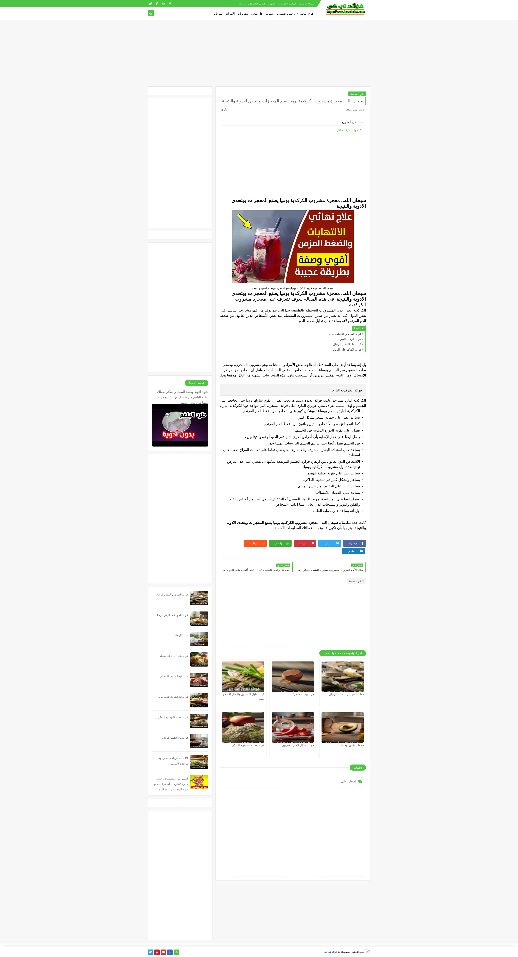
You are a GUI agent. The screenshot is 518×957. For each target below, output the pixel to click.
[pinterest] (157, 3)
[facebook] (170, 3)
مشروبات (243, 13)
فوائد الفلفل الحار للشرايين (298, 745)
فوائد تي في (330, 952)
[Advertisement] (259, 55)
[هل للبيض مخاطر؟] (293, 676)
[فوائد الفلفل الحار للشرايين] (293, 727)
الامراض (230, 13)
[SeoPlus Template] (367, 951)
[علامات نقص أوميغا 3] (343, 727)
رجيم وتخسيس (286, 13)
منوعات (217, 13)
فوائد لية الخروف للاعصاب (173, 676)
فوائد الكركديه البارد (347, 130)
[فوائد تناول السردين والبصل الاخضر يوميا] (243, 676)
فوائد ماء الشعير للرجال (347, 344)
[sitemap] (176, 952)
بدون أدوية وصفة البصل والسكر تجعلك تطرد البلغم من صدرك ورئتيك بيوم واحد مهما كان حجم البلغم (182, 396)
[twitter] (150, 3)
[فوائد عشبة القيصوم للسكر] (243, 727)
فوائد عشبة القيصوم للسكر (248, 745)
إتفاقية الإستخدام (256, 3)
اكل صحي (257, 13)
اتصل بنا (271, 3)
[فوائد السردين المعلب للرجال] (343, 676)
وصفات (270, 13)
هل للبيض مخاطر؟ (303, 694)
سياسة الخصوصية (287, 3)
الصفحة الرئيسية (306, 3)
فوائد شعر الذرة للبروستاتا (173, 656)
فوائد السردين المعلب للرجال (343, 334)
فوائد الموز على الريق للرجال (172, 615)
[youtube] (163, 3)
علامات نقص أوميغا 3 (351, 745)
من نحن (241, 3)
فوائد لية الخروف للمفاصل (173, 697)
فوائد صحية (306, 13)
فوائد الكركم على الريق (347, 349)
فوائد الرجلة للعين (350, 339)
